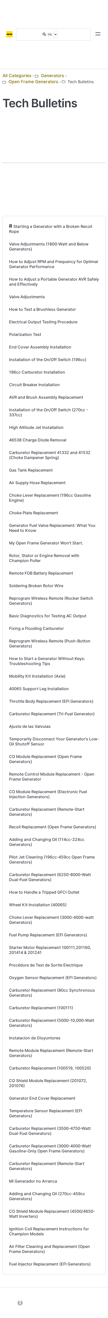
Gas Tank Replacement (31, 470)
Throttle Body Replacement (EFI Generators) (51, 701)
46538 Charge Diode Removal (37, 439)
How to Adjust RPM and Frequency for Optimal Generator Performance (53, 264)
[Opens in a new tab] (20, 1302)
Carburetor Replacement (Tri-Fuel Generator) (52, 713)
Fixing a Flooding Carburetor (36, 628)
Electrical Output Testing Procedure (43, 321)
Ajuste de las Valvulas (30, 726)
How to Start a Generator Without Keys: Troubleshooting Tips (47, 661)
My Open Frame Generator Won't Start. (46, 542)
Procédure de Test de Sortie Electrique (46, 965)
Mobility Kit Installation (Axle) (37, 676)
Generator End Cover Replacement (42, 1098)
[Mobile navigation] (97, 34)
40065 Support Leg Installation (39, 688)
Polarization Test (25, 334)
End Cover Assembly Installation (40, 346)
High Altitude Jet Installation (36, 427)
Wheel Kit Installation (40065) (38, 904)
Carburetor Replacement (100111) (41, 1007)
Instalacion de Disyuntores (35, 1037)
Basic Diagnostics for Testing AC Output (47, 615)
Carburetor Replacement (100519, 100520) (50, 1068)
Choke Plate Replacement (33, 512)
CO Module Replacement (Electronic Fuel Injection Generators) (48, 794)
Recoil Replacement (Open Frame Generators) (52, 826)
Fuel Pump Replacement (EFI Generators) (48, 934)
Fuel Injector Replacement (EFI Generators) (50, 1263)
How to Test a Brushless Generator (42, 309)
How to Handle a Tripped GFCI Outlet (44, 892)
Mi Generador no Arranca (33, 1181)
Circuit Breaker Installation (34, 384)
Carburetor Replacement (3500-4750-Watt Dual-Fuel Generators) (50, 1131)
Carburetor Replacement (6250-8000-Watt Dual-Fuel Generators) (50, 877)
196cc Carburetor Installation (37, 372)
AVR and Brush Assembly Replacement (46, 397)
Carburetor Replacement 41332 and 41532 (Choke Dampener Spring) (49, 455)
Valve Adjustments (27, 296)
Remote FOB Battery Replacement (41, 573)
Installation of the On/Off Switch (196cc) (47, 359)
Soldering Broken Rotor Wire (36, 585)
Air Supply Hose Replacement (37, 482)
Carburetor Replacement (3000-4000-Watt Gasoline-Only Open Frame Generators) (50, 1148)
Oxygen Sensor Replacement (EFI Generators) (53, 977)
